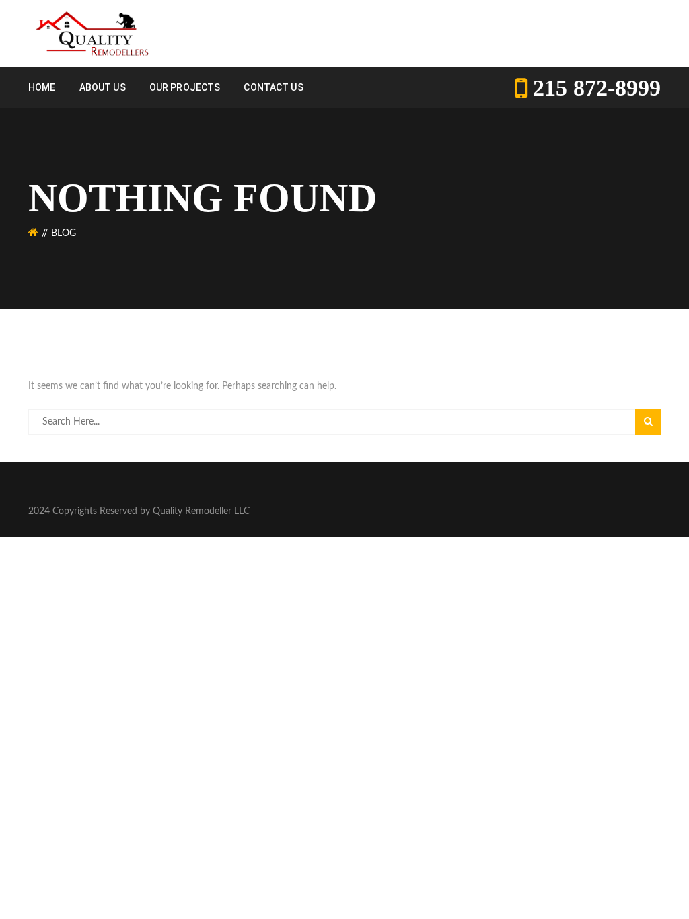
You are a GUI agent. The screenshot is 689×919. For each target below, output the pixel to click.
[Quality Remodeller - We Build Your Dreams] (91, 33)
